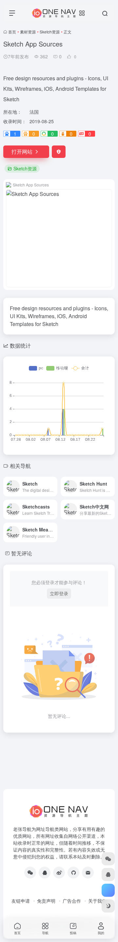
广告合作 (72, 900)
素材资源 (28, 31)
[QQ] (44, 872)
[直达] (53, 486)
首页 (12, 31)
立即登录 (59, 593)
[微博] (59, 872)
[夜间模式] (108, 906)
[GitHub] (73, 872)
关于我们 (97, 900)
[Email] (88, 872)
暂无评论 (21, 553)
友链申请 (20, 900)
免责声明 (46, 900)
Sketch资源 (50, 31)
